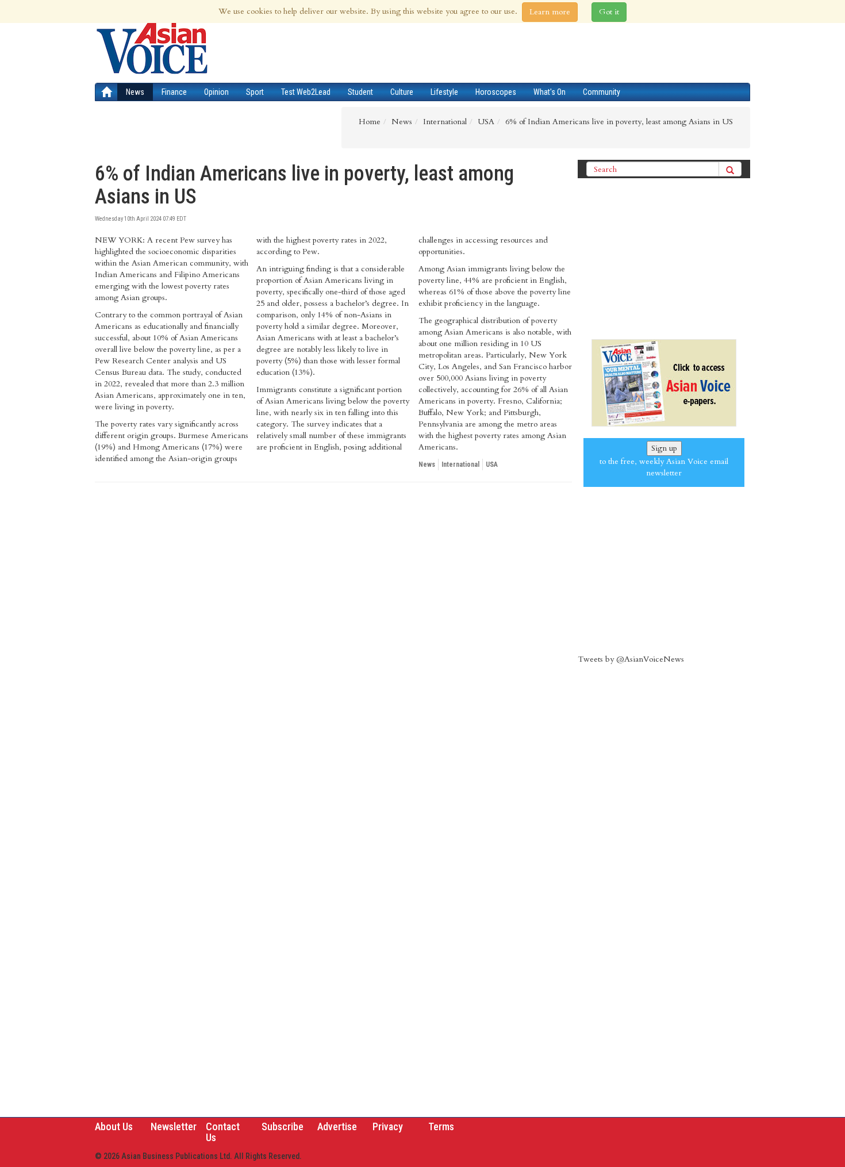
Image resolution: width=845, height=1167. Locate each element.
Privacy (387, 1126)
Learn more (549, 11)
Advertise (337, 1126)
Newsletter (174, 1126)
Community (601, 92)
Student (360, 92)
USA (492, 464)
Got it (609, 11)
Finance (174, 92)
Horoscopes (495, 92)
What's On (549, 92)
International (460, 464)
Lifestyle (444, 92)
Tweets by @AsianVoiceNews (631, 659)
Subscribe (283, 1126)
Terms (441, 1126)
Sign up (664, 448)
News (135, 92)
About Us (114, 1126)
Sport (255, 92)
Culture (401, 92)
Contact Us (223, 1132)
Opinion (216, 92)
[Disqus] (333, 649)
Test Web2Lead (306, 92)
